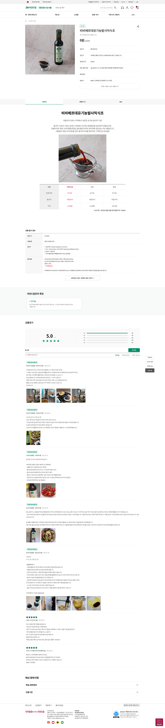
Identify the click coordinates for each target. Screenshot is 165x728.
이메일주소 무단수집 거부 (81, 716)
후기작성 (134, 350)
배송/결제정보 (31, 685)
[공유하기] (138, 26)
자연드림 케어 (36, 2)
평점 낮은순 (136, 355)
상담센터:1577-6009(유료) (81, 718)
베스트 (57, 14)
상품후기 (82, 102)
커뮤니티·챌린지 (114, 14)
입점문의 (38, 705)
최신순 (117, 355)
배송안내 (150, 357)
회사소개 (28, 705)
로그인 (123, 2)
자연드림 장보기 (47, 2)
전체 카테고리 (32, 14)
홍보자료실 (59, 705)
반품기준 (29, 692)
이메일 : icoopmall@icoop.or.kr (55, 718)
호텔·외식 (95, 14)
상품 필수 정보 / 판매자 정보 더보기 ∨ (82, 278)
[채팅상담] (159, 722)
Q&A (120, 102)
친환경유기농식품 (45, 8)
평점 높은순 (126, 355)
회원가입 (116, 2)
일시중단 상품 (32, 21)
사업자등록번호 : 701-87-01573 (64, 712)
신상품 (76, 14)
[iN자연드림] (27, 2)
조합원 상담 (150, 366)
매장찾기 (48, 705)
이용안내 (130, 2)
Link (137, 2)
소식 (133, 14)
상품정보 (44, 102)
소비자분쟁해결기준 (80, 714)
